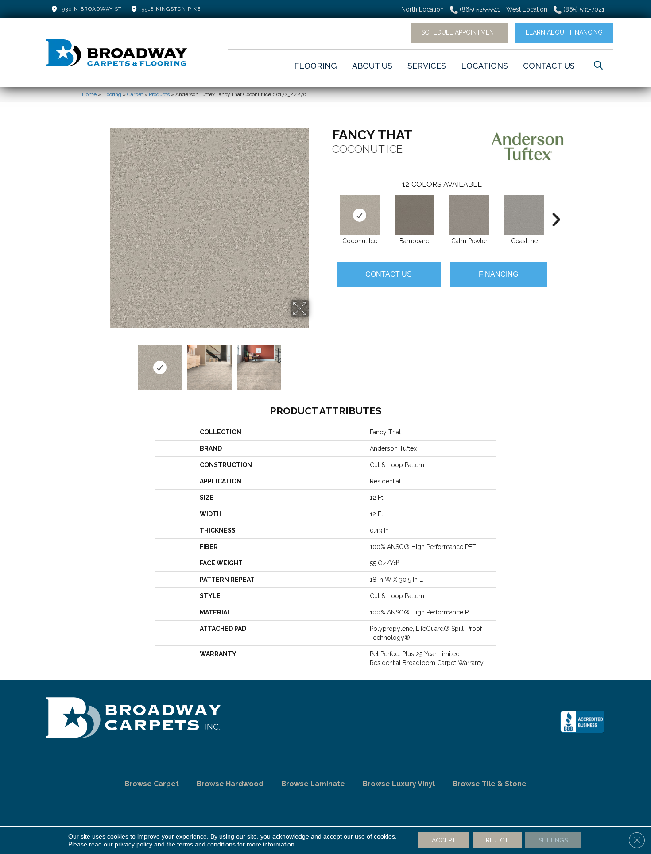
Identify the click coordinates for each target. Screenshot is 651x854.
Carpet (135, 94)
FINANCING (498, 274)
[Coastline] (524, 215)
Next (314, 363)
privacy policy (133, 844)
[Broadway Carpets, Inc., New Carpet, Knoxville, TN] (582, 722)
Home (89, 94)
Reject (497, 840)
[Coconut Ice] (359, 215)
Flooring (111, 94)
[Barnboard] (414, 215)
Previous (104, 363)
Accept (444, 840)
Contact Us (388, 274)
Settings (553, 840)
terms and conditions (206, 844)
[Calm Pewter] (469, 215)
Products (159, 94)
